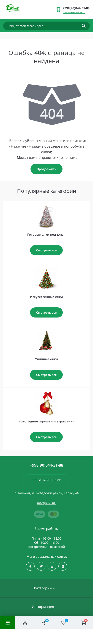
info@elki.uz (46, 503)
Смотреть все (46, 250)
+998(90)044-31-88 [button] (46, 465)
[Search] (83, 25)
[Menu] (7, 622)
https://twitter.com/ (41, 566)
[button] (76, 8)
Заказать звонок (74, 12)
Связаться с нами (47, 480)
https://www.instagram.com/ (52, 566)
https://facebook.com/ (30, 566)
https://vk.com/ (62, 566)
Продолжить (46, 169)
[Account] (25, 622)
